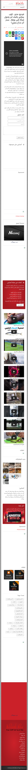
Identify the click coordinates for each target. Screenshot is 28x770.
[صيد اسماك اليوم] (14, 411)
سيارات (10, 622)
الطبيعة (21, 602)
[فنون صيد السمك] (14, 358)
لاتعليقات (15, 29)
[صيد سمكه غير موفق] (14, 385)
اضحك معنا (20, 605)
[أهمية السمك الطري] (14, 332)
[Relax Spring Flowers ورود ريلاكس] (14, 371)
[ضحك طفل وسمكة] (14, 424)
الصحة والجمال (19, 619)
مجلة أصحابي (19, 27)
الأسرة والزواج (19, 599)
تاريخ (8, 631)
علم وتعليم (20, 634)
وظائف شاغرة (20, 628)
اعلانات (14, 602)
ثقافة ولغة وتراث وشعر (18, 631)
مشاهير (11, 628)
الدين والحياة (10, 599)
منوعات (14, 625)
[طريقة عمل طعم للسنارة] (14, 437)
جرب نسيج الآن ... (14, 715)
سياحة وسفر (11, 605)
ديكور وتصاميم (19, 607)
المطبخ (21, 625)
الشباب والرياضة (19, 622)
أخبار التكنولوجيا (19, 610)
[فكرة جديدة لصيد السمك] (14, 318)
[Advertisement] (14, 192)
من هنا (19, 305)
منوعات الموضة (19, 616)
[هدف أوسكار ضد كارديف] (14, 345)
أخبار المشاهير (19, 613)
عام (4, 27)
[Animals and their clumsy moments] (14, 398)
